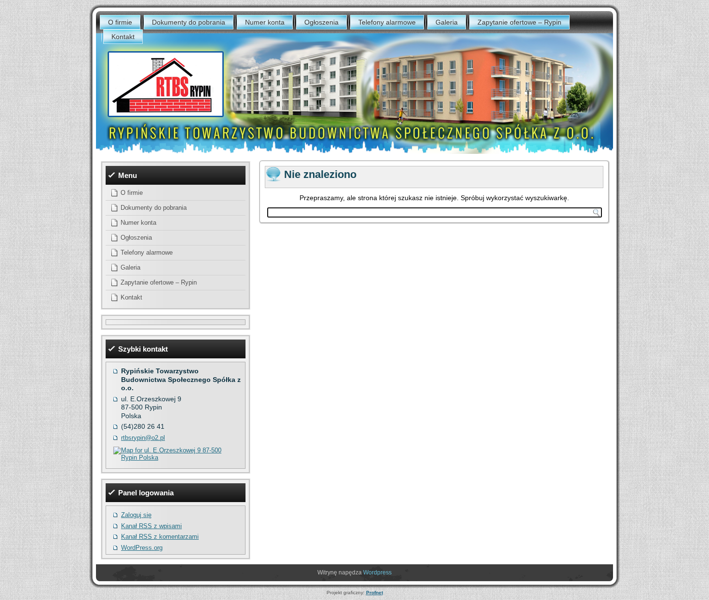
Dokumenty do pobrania (188, 22)
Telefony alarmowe (387, 22)
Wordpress (377, 572)
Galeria (447, 22)
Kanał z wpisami (151, 526)
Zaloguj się (136, 514)
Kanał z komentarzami (160, 536)
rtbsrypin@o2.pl (143, 437)
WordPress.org (142, 547)
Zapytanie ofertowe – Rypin (519, 22)
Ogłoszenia (321, 22)
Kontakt (123, 37)
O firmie (120, 22)
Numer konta (265, 22)
